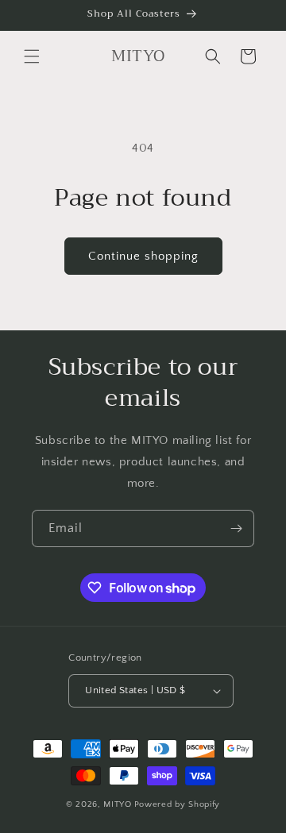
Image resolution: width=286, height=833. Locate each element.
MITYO (117, 804)
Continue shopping (143, 256)
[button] (31, 56)
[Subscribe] (235, 528)
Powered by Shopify (177, 804)
